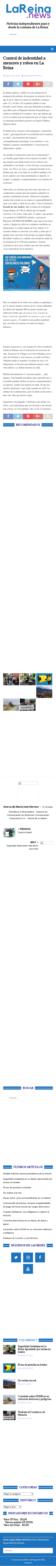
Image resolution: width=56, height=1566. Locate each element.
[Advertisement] (28, 550)
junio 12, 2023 (25, 1384)
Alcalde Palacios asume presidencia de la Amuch (27, 1173)
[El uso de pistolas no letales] (9, 1368)
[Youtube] (28, 1269)
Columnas (27, 1340)
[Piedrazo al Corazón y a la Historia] (9, 1415)
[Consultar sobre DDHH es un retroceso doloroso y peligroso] (9, 1399)
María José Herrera (33, 75)
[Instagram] (28, 1257)
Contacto (28, 1562)
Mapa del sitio (23, 1539)
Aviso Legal (8, 1539)
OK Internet (18, 1543)
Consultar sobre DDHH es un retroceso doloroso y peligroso (34, 1398)
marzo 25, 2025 (26, 1355)
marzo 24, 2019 (13, 75)
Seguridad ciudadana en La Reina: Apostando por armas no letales (34, 1349)
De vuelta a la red (12, 1192)
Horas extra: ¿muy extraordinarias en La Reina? (27, 1198)
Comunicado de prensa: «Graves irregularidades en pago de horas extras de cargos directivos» (27, 1204)
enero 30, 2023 (26, 1418)
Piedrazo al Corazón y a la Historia (20, 1238)
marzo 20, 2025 (26, 1368)
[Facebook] (40, 1257)
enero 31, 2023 (25, 1402)
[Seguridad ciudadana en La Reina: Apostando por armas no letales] (9, 1349)
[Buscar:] (28, 34)
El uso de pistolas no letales (17, 1187)
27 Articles (47, 807)
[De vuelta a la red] (9, 1384)
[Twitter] (16, 1257)
